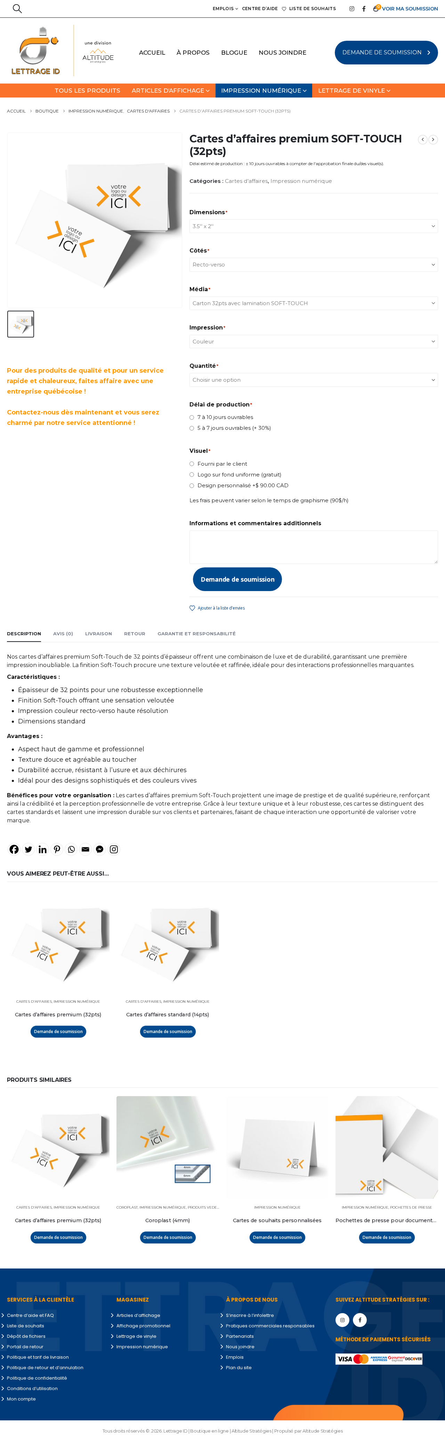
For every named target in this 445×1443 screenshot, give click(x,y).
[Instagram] (351, 9)
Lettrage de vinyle (351, 90)
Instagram (342, 1320)
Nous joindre (282, 52)
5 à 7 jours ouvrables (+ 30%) (234, 428)
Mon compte (21, 1399)
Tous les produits (87, 90)
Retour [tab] (134, 633)
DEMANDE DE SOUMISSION (382, 52)
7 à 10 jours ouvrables (225, 417)
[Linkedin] (42, 849)
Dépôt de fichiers (26, 1336)
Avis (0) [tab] (63, 633)
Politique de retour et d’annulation (45, 1367)
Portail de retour (25, 1346)
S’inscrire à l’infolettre (250, 1315)
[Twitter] (28, 849)
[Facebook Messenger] (99, 849)
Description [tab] (24, 633)
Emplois (223, 8)
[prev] (423, 139)
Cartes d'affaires (246, 181)
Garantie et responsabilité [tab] (196, 633)
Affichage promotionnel (143, 1325)
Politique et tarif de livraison (38, 1357)
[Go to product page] (58, 941)
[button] (17, 8)
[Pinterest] (56, 849)
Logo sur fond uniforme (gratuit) (239, 474)
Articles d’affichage (168, 90)
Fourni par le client (222, 463)
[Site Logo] (47, 50)
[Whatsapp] (71, 849)
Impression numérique (261, 90)
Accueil (152, 52)
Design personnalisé (243, 485)
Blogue (234, 52)
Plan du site (239, 1367)
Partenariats (240, 1336)
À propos (193, 52)
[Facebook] (363, 9)
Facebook (360, 1320)
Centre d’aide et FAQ (30, 1315)
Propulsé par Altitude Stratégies (308, 1431)
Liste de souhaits (312, 8)
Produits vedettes (206, 1207)
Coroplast (127, 1207)
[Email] (85, 849)
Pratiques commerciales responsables (270, 1325)
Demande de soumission (237, 579)
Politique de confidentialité (37, 1378)
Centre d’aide (260, 8)
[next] (433, 139)
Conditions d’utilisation (32, 1388)
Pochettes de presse (411, 1207)
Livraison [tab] (98, 633)
